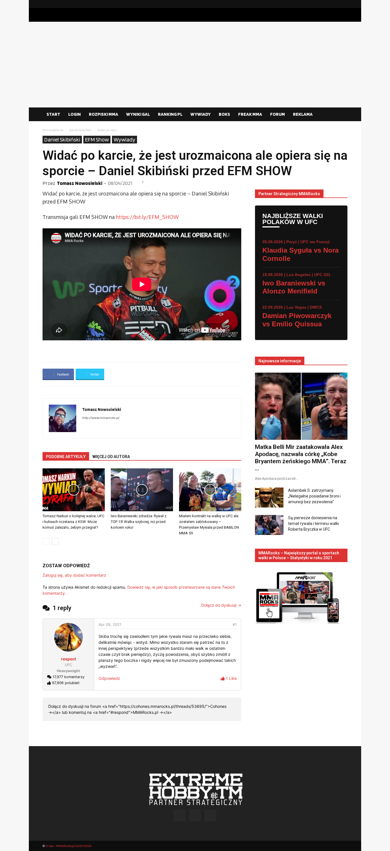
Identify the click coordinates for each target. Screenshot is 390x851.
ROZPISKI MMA (103, 114)
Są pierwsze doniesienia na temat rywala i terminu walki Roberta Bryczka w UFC (313, 524)
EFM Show (97, 139)
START (53, 114)
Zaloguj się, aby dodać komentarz (74, 575)
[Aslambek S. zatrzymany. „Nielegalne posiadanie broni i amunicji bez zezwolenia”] (269, 498)
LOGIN (74, 114)
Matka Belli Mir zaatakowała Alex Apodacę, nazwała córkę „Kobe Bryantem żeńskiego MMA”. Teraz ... (300, 458)
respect (68, 658)
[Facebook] (325, 4)
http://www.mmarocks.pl (100, 418)
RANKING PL (170, 114)
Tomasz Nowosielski (79, 183)
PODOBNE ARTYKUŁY (66, 456)
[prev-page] (46, 541)
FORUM (277, 114)
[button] (340, 114)
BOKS (224, 114)
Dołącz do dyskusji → (221, 605)
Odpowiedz (109, 678)
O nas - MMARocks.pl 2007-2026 (68, 846)
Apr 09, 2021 (109, 624)
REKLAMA (303, 114)
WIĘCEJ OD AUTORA (111, 456)
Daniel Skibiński (80, 130)
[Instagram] (334, 4)
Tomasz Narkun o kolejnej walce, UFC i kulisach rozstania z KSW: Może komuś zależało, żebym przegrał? (73, 522)
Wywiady (124, 139)
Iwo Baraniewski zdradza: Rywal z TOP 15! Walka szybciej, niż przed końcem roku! (138, 522)
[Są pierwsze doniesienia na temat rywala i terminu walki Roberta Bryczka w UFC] (269, 525)
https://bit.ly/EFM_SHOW (147, 217)
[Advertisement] (195, 65)
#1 (235, 624)
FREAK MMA (250, 114)
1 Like (231, 678)
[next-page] (55, 541)
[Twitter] (343, 4)
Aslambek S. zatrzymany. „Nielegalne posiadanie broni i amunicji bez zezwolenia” (314, 496)
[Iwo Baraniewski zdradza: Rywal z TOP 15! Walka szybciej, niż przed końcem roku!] (142, 489)
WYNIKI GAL (138, 114)
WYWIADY (200, 114)
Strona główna (53, 130)
